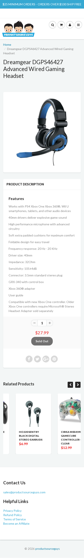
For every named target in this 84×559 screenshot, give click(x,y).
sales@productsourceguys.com (24, 492)
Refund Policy (12, 515)
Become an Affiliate (16, 523)
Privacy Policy (12, 510)
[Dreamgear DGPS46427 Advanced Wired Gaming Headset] (42, 131)
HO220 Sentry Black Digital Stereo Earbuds (21, 435)
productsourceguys (47, 548)
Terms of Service (14, 519)
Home (7, 44)
